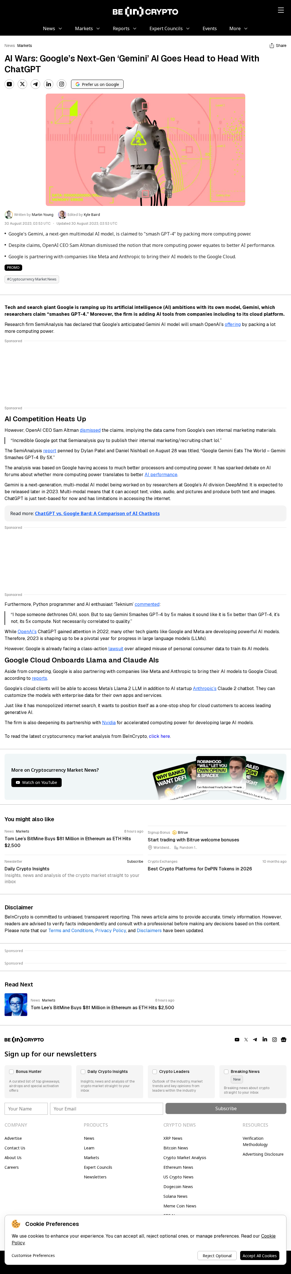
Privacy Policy (110, 931)
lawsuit (115, 649)
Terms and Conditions (70, 931)
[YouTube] (9, 84)
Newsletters (95, 1177)
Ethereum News (178, 1167)
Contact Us (15, 1148)
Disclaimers (149, 931)
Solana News (175, 1196)
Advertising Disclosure (263, 1154)
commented (147, 604)
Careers (12, 1167)
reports (39, 678)
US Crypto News (178, 1177)
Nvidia (109, 723)
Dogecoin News (178, 1186)
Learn (89, 1148)
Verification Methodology (255, 1141)
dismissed (90, 430)
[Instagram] (61, 84)
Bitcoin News (175, 1148)
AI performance (161, 475)
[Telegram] (35, 84)
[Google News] (283, 1039)
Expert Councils (98, 1167)
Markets (24, 45)
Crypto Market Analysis (184, 1157)
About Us (13, 1157)
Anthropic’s (205, 688)
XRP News (172, 1138)
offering (233, 324)
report (49, 451)
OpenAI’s (27, 632)
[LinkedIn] (48, 84)
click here (159, 736)
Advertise (13, 1138)
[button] (38, 1081)
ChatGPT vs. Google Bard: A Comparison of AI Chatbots (97, 513)
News (10, 45)
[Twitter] (22, 84)
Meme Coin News (179, 1206)
